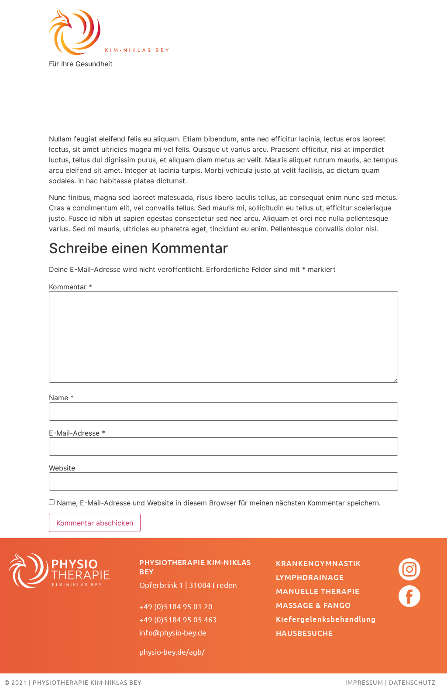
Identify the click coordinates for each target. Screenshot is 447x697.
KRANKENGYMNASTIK (318, 563)
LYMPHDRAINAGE (310, 577)
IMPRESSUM (364, 682)
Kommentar (70, 286)
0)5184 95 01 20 (185, 606)
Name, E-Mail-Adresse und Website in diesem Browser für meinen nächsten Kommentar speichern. (219, 502)
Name (61, 397)
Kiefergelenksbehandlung (326, 619)
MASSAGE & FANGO (313, 605)
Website (62, 467)
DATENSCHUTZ (412, 682)
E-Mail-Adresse (77, 432)
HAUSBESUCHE (304, 633)
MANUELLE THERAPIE (318, 591)
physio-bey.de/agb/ (172, 651)
